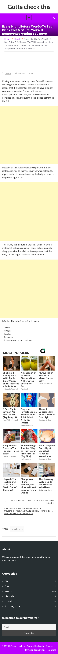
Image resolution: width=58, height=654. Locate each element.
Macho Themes (45, 646)
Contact (52, 649)
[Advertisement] (29, 135)
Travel (8, 601)
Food (7, 586)
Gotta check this (29, 6)
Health (8, 73)
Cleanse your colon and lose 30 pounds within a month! (31, 501)
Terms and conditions (35, 649)
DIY (6, 581)
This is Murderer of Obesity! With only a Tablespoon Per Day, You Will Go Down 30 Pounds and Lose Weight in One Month (27, 511)
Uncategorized (13, 606)
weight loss (17, 529)
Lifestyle (9, 596)
